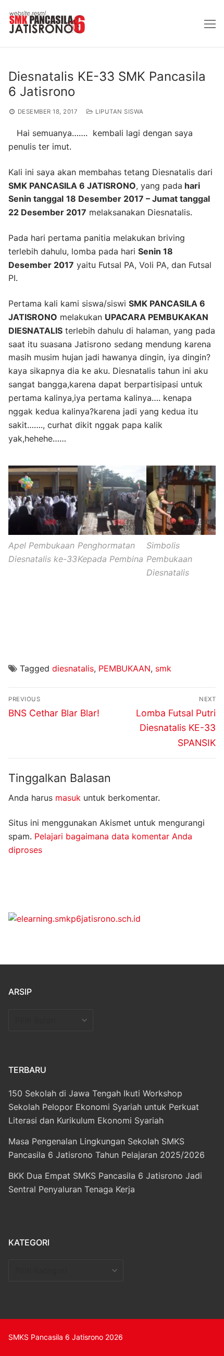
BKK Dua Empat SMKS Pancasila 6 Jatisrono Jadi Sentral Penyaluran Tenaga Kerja (105, 1182)
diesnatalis (73, 668)
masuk (68, 797)
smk (163, 668)
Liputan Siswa (118, 111)
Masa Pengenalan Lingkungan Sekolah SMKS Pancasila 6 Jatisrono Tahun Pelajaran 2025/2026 (106, 1148)
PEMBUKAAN (124, 668)
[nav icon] (210, 23)
